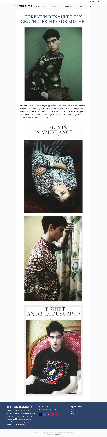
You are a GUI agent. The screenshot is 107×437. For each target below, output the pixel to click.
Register (91, 1)
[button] (86, 6)
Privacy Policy (44, 432)
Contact (74, 409)
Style (44, 6)
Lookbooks (67, 6)
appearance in (62, 106)
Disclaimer (37, 432)
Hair (75, 6)
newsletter (51, 409)
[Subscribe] (81, 6)
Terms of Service (53, 432)
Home (37, 6)
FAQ (72, 413)
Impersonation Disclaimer (66, 432)
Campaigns (55, 6)
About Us (74, 411)
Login (98, 1)
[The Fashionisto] (23, 6)
